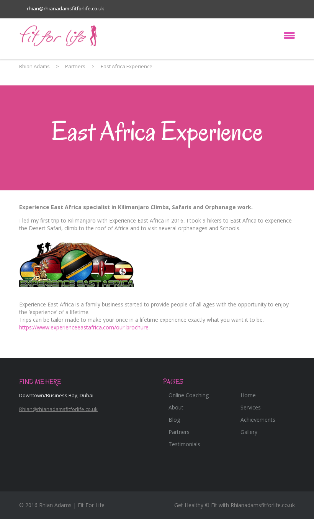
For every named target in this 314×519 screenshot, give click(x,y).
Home (248, 395)
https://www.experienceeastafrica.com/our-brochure (84, 327)
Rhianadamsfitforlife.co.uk (263, 505)
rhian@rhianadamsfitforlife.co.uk (65, 8)
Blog (174, 419)
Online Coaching (188, 395)
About (175, 407)
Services (250, 407)
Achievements (257, 419)
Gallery (248, 432)
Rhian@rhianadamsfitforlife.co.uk (58, 409)
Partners (179, 432)
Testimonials (184, 444)
